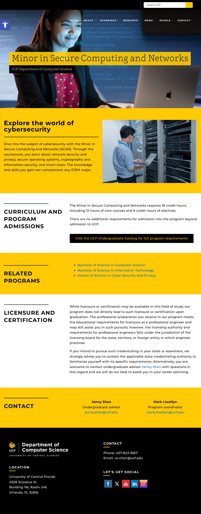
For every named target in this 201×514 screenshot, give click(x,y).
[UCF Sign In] (125, 5)
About (88, 20)
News (149, 20)
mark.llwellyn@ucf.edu (165, 412)
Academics (108, 20)
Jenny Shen (151, 367)
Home (74, 20)
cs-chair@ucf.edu (129, 458)
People (165, 20)
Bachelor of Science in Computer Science (111, 265)
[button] (5, 25)
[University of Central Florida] (37, 5)
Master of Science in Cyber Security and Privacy (117, 275)
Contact (183, 20)
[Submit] (189, 5)
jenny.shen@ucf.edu (101, 412)
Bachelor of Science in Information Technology (116, 270)
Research (130, 20)
